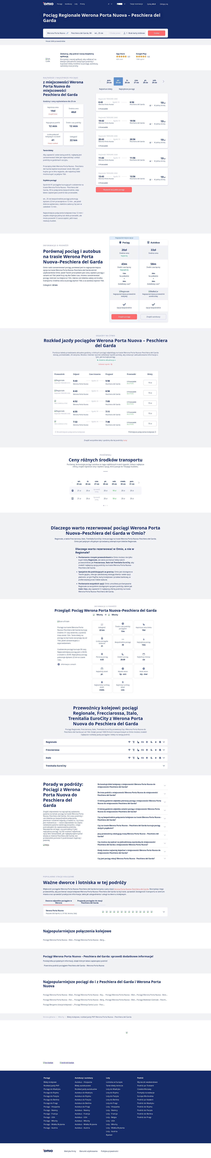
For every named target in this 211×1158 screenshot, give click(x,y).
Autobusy (68, 4)
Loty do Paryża (112, 1096)
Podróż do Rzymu (145, 1107)
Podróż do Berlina (145, 1114)
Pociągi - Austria (51, 1128)
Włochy (61, 1017)
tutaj (125, 440)
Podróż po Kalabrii (145, 1099)
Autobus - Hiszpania (83, 1082)
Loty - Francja (111, 1114)
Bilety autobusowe (83, 1085)
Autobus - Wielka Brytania (86, 1124)
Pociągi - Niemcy (51, 1110)
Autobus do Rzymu (83, 1096)
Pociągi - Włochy (51, 1121)
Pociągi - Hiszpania (52, 1107)
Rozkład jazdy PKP (51, 1085)
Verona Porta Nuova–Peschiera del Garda (131, 889)
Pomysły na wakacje (145, 1092)
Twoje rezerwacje (136, 4)
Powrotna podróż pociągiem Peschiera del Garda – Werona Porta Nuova (74, 965)
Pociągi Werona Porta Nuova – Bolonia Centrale (156, 995)
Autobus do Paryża (83, 1099)
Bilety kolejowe (50, 1082)
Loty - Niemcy (112, 1110)
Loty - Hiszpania (113, 1107)
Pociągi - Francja (51, 1114)
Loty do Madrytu (113, 1089)
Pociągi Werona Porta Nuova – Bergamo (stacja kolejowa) (98, 940)
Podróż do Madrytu (145, 1103)
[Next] (163, 81)
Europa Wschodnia (145, 1096)
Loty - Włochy (111, 1124)
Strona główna (49, 1017)
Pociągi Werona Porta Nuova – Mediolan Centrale (63, 995)
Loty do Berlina (112, 1099)
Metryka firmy (70, 1151)
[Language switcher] (121, 4)
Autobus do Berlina (83, 1103)
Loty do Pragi (111, 1103)
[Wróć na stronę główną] (50, 4)
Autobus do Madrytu (84, 1092)
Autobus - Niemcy (82, 1110)
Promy (82, 4)
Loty (76, 4)
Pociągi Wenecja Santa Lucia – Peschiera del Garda (95, 1004)
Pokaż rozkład (53, 143)
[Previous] (72, 482)
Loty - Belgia (111, 1117)
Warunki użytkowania (88, 1151)
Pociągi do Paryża (51, 1096)
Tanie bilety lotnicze (114, 1085)
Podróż (140, 1078)
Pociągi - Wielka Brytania (54, 1124)
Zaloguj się (164, 4)
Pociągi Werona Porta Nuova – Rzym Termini (92, 995)
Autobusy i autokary (84, 1078)
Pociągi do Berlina (51, 1099)
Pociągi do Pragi (51, 1103)
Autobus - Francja (82, 1114)
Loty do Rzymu (112, 1092)
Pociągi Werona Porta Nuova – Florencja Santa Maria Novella (68, 1000)
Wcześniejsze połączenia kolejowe (71, 432)
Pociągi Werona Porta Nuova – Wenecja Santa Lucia (64, 940)
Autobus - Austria (82, 1128)
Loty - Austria (111, 1131)
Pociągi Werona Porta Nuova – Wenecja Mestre (125, 995)
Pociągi (59, 4)
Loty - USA (110, 1121)
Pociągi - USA (49, 1117)
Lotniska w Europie (114, 1082)
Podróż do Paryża (145, 1110)
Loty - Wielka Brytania (115, 1128)
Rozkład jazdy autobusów (86, 1089)
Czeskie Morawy (144, 1089)
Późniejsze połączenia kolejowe (141, 432)
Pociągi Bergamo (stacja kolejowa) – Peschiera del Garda (66, 1004)
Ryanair (109, 1135)
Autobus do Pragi (82, 1107)
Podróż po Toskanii (145, 1085)
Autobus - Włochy (82, 1121)
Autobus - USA (81, 1117)
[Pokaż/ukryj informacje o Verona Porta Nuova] (164, 912)
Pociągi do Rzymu (51, 1092)
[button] (101, 33)
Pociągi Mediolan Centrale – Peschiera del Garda (157, 1000)
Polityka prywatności (109, 1151)
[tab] (106, 88)
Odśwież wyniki (104, 364)
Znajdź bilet (53, 114)
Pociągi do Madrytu (52, 1089)
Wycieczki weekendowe (147, 1082)
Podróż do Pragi (144, 1117)
